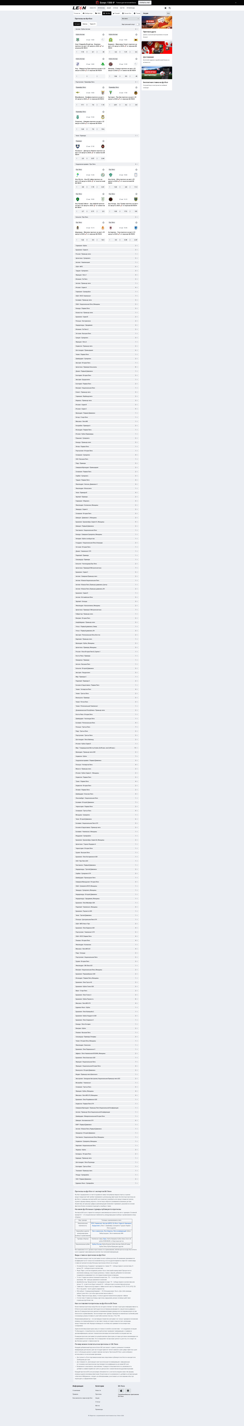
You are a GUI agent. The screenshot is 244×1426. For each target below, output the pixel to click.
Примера (79, 141)
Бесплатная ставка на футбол (155, 82)
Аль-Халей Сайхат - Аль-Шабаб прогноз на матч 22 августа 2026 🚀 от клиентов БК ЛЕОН (90, 205)
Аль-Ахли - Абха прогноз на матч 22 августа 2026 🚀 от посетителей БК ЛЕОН (121, 181)
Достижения (148, 57)
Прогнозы (101, 8)
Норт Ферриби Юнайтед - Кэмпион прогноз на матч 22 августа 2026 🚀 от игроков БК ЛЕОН (89, 46)
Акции (109, 8)
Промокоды (131, 8)
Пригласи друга (149, 32)
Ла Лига (115, 1223)
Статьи (115, 8)
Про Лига (79, 169)
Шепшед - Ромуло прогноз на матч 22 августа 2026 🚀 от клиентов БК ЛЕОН (122, 69)
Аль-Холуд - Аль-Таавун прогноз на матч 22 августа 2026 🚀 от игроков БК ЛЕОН (123, 204)
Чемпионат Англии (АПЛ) (103, 1223)
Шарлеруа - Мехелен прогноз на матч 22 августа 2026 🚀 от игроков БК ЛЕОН (90, 233)
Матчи (122, 8)
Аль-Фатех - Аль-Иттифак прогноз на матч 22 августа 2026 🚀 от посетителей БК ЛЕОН (90, 181)
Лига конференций (119, 1231)
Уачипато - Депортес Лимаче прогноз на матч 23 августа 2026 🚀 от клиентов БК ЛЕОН (90, 152)
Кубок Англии (80, 34)
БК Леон (121, 1386)
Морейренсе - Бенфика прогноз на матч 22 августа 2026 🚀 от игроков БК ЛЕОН (89, 98)
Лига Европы (108, 1231)
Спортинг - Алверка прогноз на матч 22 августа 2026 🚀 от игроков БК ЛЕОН (89, 122)
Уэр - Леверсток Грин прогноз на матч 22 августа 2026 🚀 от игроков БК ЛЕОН (90, 69)
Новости (93, 8)
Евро (104, 1239)
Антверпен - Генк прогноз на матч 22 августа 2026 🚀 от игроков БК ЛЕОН (121, 233)
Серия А (121, 1223)
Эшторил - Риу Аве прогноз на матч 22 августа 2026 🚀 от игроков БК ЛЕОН (122, 98)
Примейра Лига (81, 87)
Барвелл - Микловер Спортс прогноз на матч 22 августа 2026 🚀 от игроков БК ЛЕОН (122, 46)
